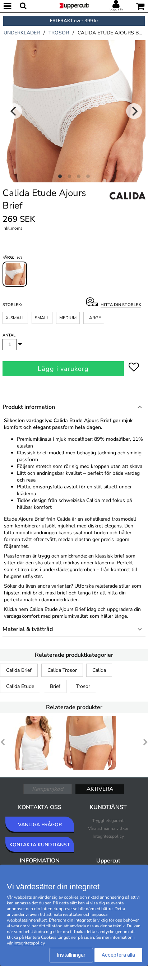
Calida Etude (20, 686)
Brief (55, 686)
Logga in (116, 9)
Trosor (83, 686)
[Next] (134, 111)
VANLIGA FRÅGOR (40, 824)
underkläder (22, 32)
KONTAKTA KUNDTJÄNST (39, 844)
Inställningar (71, 955)
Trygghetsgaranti (108, 820)
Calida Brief (19, 670)
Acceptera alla (118, 955)
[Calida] (127, 203)
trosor (58, 32)
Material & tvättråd (28, 629)
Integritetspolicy (108, 836)
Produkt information (29, 407)
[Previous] (14, 111)
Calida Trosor (62, 670)
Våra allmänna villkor (108, 828)
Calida (99, 670)
